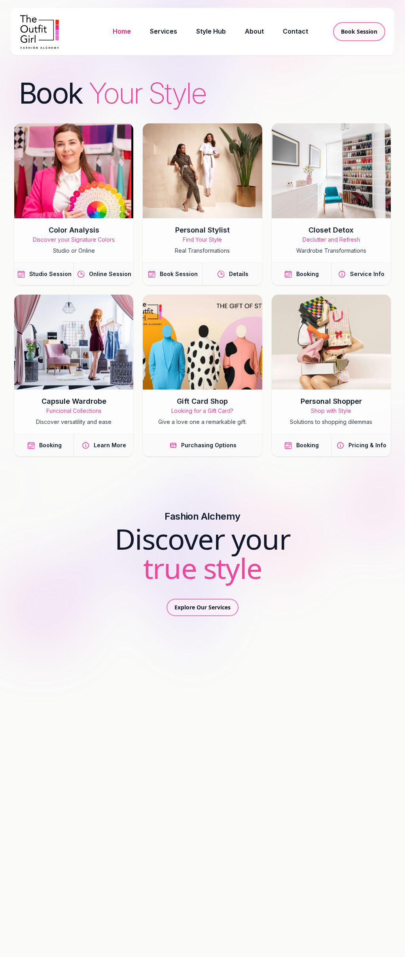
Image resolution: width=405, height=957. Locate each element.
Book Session (359, 31)
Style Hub (211, 31)
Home (122, 31)
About (254, 31)
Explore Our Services (202, 607)
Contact (295, 31)
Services (163, 31)
